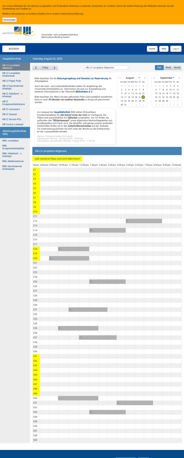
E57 (35, 430)
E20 (35, 258)
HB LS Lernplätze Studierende (11, 74)
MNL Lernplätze (10, 140)
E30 (35, 305)
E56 (35, 426)
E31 (35, 309)
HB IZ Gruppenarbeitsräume (13, 103)
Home (152, 48)
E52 (35, 407)
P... (127, 220)
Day (159, 67)
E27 (35, 290)
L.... (60, 398)
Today (45, 67)
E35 (35, 328)
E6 (34, 193)
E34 (35, 323)
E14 (35, 230)
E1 (34, 169)
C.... (81, 337)
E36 (35, 333)
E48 (35, 388)
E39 (35, 347)
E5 (34, 188)
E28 (35, 295)
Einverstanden (10, 20)
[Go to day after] (54, 67)
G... (51, 258)
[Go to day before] (35, 67)
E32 (35, 314)
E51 (35, 402)
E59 (35, 440)
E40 (35, 351)
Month (177, 67)
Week (168, 67)
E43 (35, 365)
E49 (35, 393)
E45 (35, 374)
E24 (35, 277)
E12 (35, 221)
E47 (35, 384)
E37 (35, 337)
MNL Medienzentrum (13, 161)
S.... (60, 328)
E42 (35, 360)
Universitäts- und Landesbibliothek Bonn (59, 35)
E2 (34, 174)
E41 (35, 356)
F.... (118, 402)
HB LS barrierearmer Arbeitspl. (12, 87)
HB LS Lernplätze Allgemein (11, 66)
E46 (35, 379)
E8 (34, 202)
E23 (35, 272)
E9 (34, 207)
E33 (35, 319)
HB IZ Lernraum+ (11, 109)
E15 (35, 235)
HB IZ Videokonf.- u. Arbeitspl (12, 95)
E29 (35, 300)
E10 (35, 211)
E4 (34, 183)
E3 (34, 179)
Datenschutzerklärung (72, 13)
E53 (35, 412)
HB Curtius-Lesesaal (12, 124)
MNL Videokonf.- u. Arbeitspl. (12, 155)
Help (164, 48)
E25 (35, 281)
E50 (35, 398)
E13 (35, 225)
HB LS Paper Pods (11, 81)
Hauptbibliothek (62, 112)
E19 (35, 253)
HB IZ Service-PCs (11, 119)
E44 (35, 370)
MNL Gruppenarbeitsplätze (13, 147)
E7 (34, 197)
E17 (35, 244)
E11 (35, 216)
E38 (35, 342)
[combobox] (107, 68)
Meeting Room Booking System (55, 37)
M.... (92, 230)
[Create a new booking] (44, 170)
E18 (35, 249)
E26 (35, 286)
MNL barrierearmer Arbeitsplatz (12, 167)
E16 (35, 239)
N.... (60, 248)
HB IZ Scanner (9, 114)
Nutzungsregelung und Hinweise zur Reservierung (82, 78)
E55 (35, 421)
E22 (35, 267)
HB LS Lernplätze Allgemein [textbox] (100, 67)
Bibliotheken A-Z (84, 91)
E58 (35, 435)
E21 (35, 263)
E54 (35, 417)
